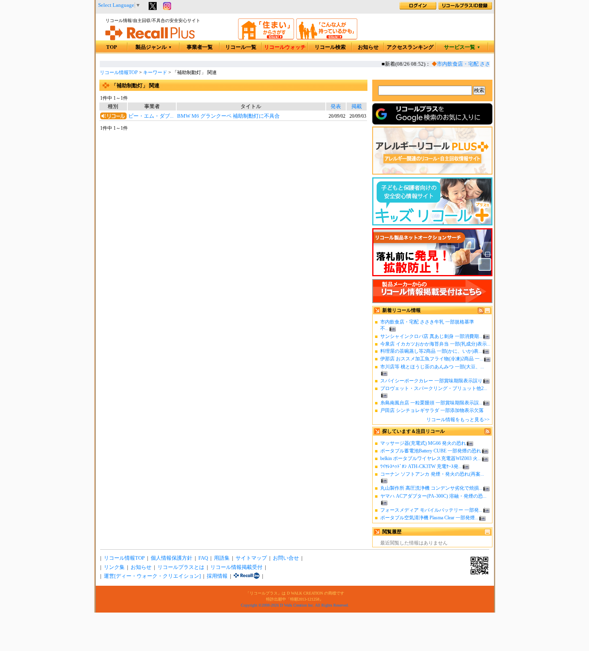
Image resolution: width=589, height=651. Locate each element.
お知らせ (368, 47)
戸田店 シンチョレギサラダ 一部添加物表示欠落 (432, 410)
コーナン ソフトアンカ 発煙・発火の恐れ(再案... (432, 474)
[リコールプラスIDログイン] (417, 8)
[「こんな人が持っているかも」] (326, 38)
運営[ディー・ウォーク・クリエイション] (152, 576)
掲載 (356, 106)
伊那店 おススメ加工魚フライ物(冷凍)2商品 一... (431, 358)
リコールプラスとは (180, 567)
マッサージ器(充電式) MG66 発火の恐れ (423, 443)
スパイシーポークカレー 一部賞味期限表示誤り (431, 380)
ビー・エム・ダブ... (150, 116)
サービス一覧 (462, 47)
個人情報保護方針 (171, 558)
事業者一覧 (200, 47)
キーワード (155, 72)
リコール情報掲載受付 (236, 567)
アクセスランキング (410, 47)
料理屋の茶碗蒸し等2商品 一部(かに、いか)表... (431, 351)
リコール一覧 (240, 47)
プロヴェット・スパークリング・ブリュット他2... (433, 388)
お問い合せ (286, 558)
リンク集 (114, 567)
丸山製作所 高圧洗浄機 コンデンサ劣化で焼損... (431, 488)
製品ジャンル (153, 47)
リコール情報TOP (119, 72)
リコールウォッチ (285, 47)
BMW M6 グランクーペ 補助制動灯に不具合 (228, 116)
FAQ (203, 558)
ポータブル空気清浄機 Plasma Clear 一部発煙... (429, 517)
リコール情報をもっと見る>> (458, 419)
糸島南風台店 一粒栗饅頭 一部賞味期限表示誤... (431, 402)
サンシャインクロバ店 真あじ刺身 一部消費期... (431, 336)
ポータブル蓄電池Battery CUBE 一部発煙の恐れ (430, 450)
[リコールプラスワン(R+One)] (246, 576)
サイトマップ (251, 558)
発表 (336, 106)
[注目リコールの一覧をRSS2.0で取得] (487, 432)
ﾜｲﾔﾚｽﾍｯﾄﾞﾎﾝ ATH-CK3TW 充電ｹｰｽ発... (421, 466)
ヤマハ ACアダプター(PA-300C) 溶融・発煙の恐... (433, 496)
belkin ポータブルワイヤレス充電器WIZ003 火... (430, 458)
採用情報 (217, 576)
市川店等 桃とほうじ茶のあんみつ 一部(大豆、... (432, 366)
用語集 (222, 558)
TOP (111, 47)
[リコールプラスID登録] (465, 8)
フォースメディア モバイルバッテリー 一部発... (431, 510)
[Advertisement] (233, 197)
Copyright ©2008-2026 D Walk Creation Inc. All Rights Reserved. (295, 605)
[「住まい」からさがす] (266, 38)
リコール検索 (330, 47)
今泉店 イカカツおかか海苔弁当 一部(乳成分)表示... (435, 344)
